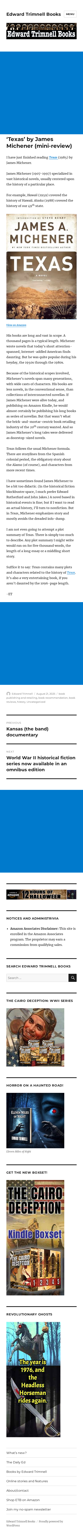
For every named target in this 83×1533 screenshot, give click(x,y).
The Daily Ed (15, 1462)
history (21, 701)
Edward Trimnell (22, 693)
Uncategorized (36, 701)
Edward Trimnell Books (33, 14)
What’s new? (16, 1453)
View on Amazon (16, 325)
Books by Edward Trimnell (26, 1472)
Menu (70, 14)
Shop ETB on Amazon (23, 1500)
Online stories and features (27, 1481)
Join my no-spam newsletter (28, 1509)
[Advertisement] (41, 93)
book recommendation (53, 697)
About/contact (17, 1490)
